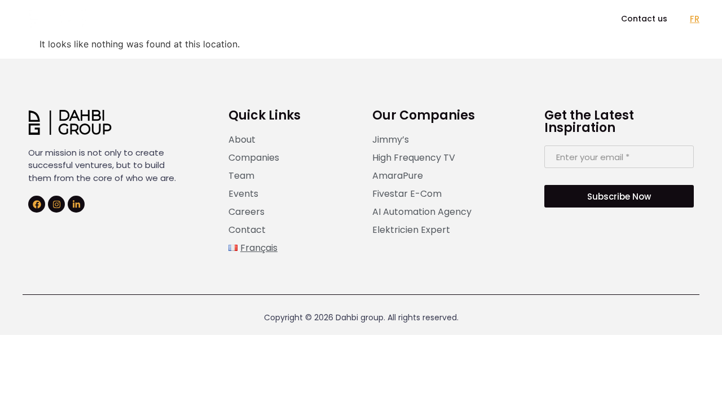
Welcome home (491, 18)
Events (358, 18)
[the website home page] (61, 18)
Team (307, 18)
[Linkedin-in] (76, 204)
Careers (414, 18)
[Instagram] (56, 204)
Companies (245, 18)
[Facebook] (36, 204)
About (182, 18)
